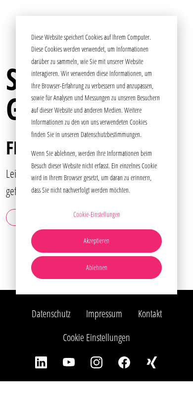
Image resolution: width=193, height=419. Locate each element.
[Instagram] (96, 361)
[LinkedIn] (41, 361)
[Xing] (152, 361)
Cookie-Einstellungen (96, 214)
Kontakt (150, 313)
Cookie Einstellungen (96, 337)
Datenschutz (51, 313)
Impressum (104, 313)
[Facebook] (124, 361)
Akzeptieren (96, 240)
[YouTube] (69, 361)
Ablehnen (96, 267)
